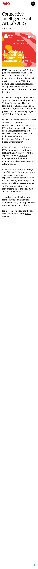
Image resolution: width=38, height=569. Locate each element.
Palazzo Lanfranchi (13, 169)
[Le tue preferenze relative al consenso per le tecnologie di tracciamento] (34, 565)
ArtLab (25, 70)
